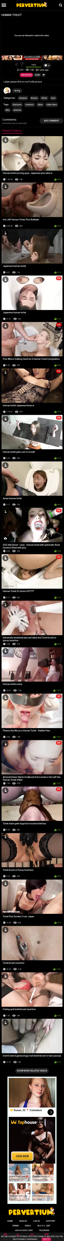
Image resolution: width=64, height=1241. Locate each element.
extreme (17, 110)
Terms (15, 1225)
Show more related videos (32, 1070)
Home (10, 1221)
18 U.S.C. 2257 (43, 1225)
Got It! (46, 1239)
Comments (9, 119)
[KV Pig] (7, 90)
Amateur (23, 98)
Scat (53, 98)
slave (40, 105)
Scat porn (17, 105)
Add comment (51, 120)
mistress (29, 105)
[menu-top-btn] (3, 5)
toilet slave (52, 105)
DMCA (28, 1225)
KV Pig (17, 91)
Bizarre (34, 98)
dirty (8, 110)
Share (37, 75)
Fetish (44, 98)
